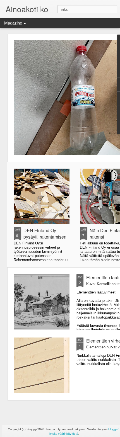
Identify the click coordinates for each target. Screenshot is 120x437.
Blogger (113, 429)
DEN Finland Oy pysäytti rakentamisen (44, 233)
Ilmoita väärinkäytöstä (63, 433)
